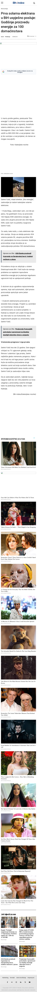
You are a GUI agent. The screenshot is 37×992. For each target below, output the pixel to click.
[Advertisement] (18, 96)
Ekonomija (4, 9)
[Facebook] (7, 982)
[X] (25, 982)
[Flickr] (12, 982)
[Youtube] (29, 982)
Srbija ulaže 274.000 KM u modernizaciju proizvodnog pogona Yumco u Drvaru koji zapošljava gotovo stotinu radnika (26, 934)
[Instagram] (16, 982)
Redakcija (7, 36)
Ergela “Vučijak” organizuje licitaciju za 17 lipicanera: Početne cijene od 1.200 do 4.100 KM (9, 933)
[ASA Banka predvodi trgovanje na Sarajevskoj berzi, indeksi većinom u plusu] (9, 951)
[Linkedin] (20, 982)
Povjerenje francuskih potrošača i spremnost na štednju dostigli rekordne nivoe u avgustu (27, 962)
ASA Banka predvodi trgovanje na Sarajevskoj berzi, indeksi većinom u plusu (9, 961)
